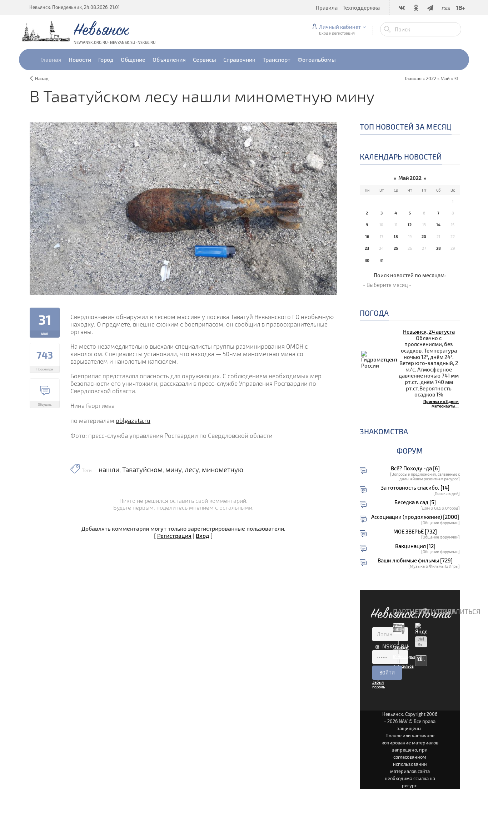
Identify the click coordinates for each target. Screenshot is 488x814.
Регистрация (174, 535)
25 (396, 248)
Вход (202, 535)
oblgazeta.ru (133, 420)
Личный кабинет (340, 27)
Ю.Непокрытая (406, 656)
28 (438, 248)
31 (456, 78)
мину (173, 470)
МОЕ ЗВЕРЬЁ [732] (415, 532)
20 (424, 236)
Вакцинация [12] (415, 546)
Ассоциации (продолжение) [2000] (415, 517)
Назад (42, 78)
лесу (192, 470)
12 (410, 224)
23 (367, 248)
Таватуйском (142, 470)
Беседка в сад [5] (415, 502)
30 (367, 260)
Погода (374, 312)
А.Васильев (403, 666)
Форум (410, 450)
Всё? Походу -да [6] (415, 468)
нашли (109, 470)
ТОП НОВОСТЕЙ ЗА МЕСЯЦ (406, 126)
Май (445, 78)
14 (438, 224)
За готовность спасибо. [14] (415, 488)
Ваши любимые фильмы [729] (415, 560)
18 (396, 236)
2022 (431, 78)
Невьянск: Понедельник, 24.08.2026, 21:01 (74, 7)
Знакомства (384, 431)
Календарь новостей (401, 156)
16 (367, 236)
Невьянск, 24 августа (429, 331)
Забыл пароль (378, 684)
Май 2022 (410, 178)
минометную (222, 470)
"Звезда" (401, 647)
